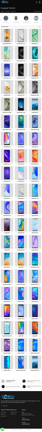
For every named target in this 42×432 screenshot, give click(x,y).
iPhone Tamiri (3, 412)
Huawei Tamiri (13, 11)
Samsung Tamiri (13, 412)
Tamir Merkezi (7, 11)
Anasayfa (2, 11)
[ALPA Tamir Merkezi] (4, 2)
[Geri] (40, 26)
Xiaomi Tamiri (3, 416)
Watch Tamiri (13, 414)
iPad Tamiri (3, 414)
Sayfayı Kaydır (38, 11)
